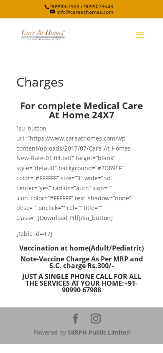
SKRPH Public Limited (99, 332)
